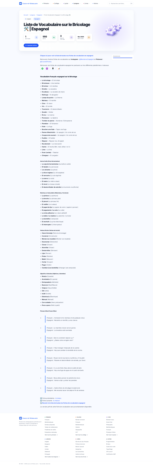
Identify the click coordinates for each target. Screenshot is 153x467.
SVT (77, 432)
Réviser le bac (110, 419)
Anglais (47, 441)
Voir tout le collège (81, 434)
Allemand (47, 451)
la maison (56, 400)
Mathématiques (49, 422)
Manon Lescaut (80, 446)
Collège (56, 3)
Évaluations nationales (51, 432)
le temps (58, 398)
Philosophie (109, 424)
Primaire (46, 3)
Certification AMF (111, 454)
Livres (86, 3)
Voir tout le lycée (111, 434)
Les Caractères (80, 451)
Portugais (47, 454)
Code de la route (110, 446)
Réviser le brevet (80, 419)
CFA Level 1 (109, 451)
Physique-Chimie (110, 432)
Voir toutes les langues (51, 456)
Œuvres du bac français (82, 441)
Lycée (66, 3)
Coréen (47, 449)
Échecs (108, 444)
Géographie (79, 429)
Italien (46, 446)
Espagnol (39, 15)
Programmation (110, 441)
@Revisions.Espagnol (86, 59)
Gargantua (78, 449)
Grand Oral (109, 422)
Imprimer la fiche (32, 45)
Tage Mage (109, 449)
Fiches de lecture (80, 444)
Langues (76, 3)
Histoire (78, 427)
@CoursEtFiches (45, 61)
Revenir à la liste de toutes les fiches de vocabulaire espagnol (63, 403)
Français (47, 419)
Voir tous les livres (81, 456)
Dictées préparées (50, 424)
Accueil (26, 15)
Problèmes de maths (50, 429)
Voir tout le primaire (50, 434)
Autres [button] (96, 3)
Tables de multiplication (51, 427)
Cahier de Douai (80, 454)
